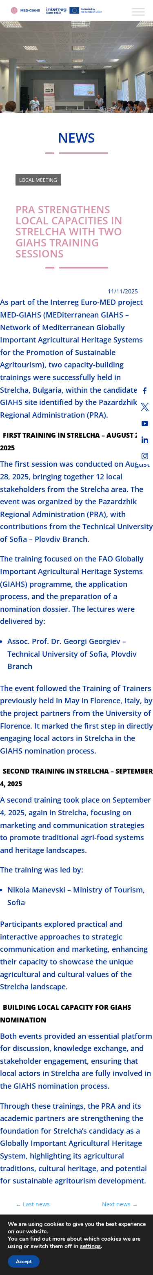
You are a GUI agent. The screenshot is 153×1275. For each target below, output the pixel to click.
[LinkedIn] (145, 440)
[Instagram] (145, 456)
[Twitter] (145, 407)
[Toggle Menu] (138, 12)
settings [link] (90, 1246)
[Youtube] (145, 423)
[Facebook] (145, 390)
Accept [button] (23, 1261)
